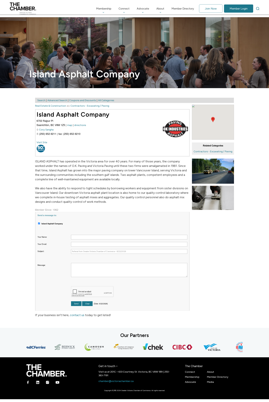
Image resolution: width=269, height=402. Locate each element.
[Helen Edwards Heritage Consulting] (232, 347)
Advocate (190, 382)
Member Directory (217, 376)
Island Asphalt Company (73, 114)
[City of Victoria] (203, 347)
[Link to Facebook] (28, 383)
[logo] (23, 8)
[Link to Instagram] (47, 383)
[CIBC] (173, 347)
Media (210, 382)
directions (80, 125)
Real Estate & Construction (50, 105)
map (69, 125)
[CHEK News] (144, 347)
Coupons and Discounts (82, 100)
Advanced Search (57, 100)
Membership (192, 376)
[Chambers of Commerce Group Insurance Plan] (115, 347)
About (210, 371)
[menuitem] (103, 8)
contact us (77, 315)
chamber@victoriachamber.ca (116, 381)
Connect (190, 371)
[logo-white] (46, 370)
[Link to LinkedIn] (37, 383)
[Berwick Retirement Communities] (56, 347)
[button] (213, 119)
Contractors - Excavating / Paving (213, 151)
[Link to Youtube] (57, 383)
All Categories (106, 100)
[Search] (257, 8)
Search (41, 100)
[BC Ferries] (26, 347)
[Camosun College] (85, 347)
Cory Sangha (46, 129)
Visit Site (42, 142)
